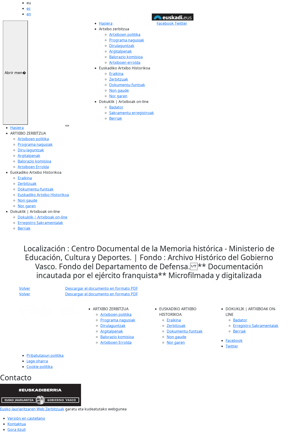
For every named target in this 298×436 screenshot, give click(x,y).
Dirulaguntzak (121, 45)
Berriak (115, 118)
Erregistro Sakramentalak (40, 222)
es (28, 8)
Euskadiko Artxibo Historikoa (43, 194)
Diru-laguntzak (31, 150)
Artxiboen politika (124, 34)
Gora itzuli (16, 429)
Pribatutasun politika (45, 355)
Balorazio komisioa (126, 56)
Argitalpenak (120, 51)
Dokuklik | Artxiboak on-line (42, 217)
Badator (116, 107)
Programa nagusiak (126, 40)
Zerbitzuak (118, 79)
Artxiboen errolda (124, 62)
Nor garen (118, 96)
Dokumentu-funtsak (127, 84)
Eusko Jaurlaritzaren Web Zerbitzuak (32, 409)
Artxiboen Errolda (33, 166)
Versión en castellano (26, 418)
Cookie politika (40, 366)
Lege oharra (37, 361)
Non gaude (119, 90)
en (29, 14)
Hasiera (105, 23)
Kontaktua (16, 423)
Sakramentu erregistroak (131, 112)
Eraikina (116, 73)
